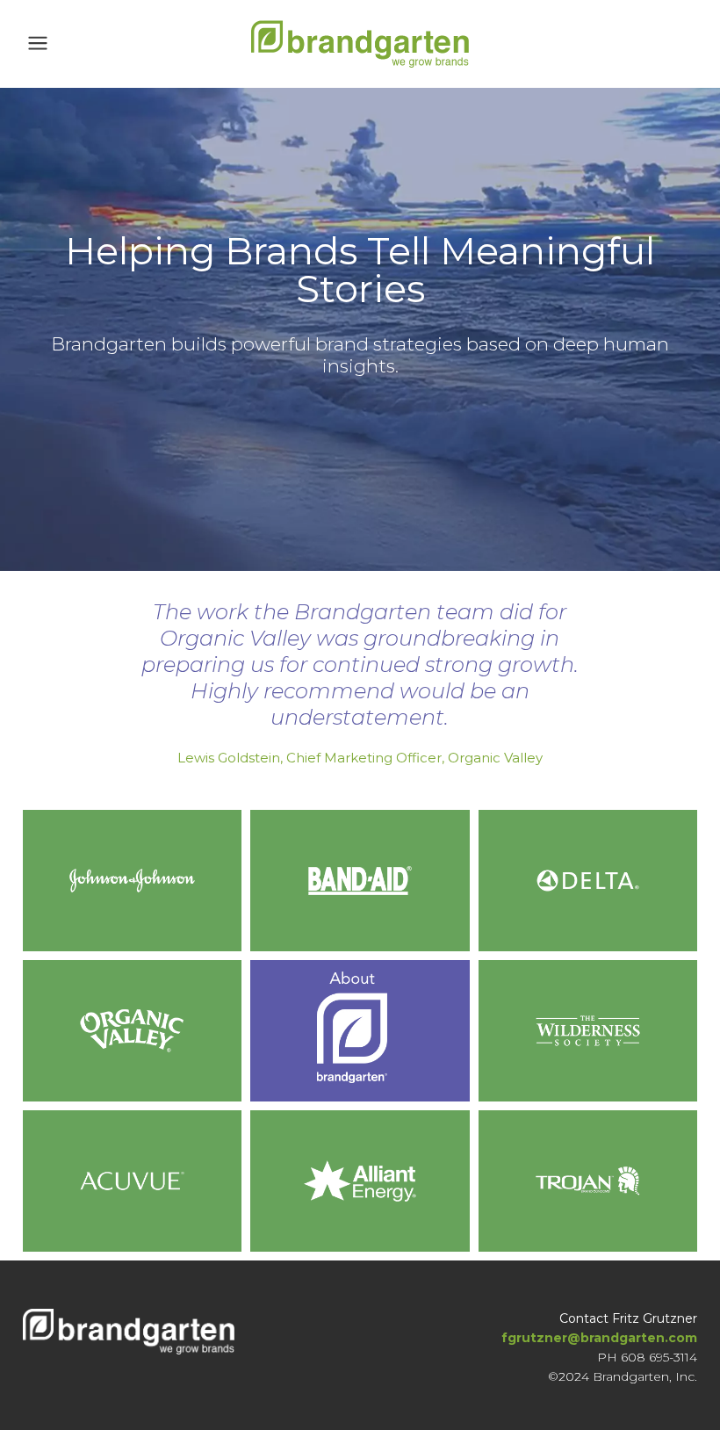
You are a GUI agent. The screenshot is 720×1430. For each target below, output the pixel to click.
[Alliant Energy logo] (359, 1181)
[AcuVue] (132, 1181)
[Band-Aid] (359, 880)
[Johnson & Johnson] (132, 880)
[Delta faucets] (588, 880)
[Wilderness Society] (588, 1030)
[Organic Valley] (132, 1030)
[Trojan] (588, 1181)
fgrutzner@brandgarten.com (599, 1338)
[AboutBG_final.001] (359, 1030)
